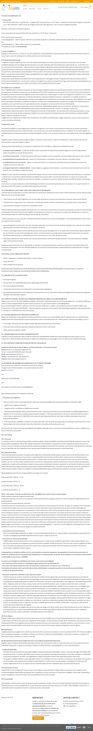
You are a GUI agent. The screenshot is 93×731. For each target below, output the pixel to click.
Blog (68, 1)
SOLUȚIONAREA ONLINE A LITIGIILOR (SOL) (47, 726)
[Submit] (46, 5)
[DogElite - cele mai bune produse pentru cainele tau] (10, 7)
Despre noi (52, 1)
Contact (46, 9)
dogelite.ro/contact (7, 370)
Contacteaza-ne (75, 1)
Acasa (25, 9)
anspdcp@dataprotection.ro (14, 354)
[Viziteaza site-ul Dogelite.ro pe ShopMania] (71, 727)
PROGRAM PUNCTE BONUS (22, 726)
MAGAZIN (32, 9)
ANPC (32, 726)
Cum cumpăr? (61, 1)
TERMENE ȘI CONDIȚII (7, 726)
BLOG (39, 9)
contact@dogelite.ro (71, 703)
